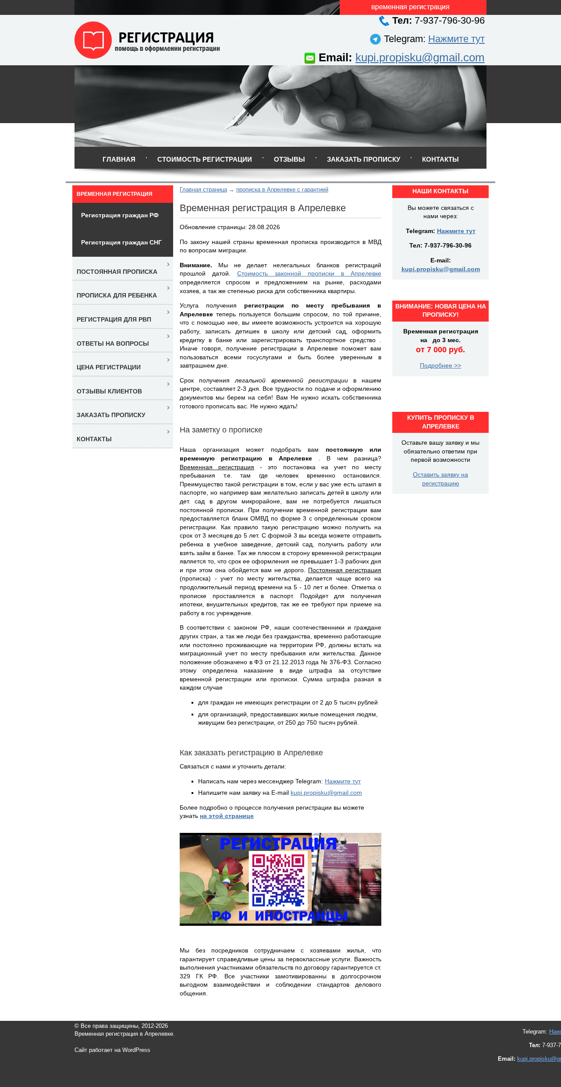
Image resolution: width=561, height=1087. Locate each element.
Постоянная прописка (117, 271)
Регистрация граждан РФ (120, 215)
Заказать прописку (363, 159)
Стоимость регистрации (204, 159)
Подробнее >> (440, 365)
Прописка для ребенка (117, 295)
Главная (119, 159)
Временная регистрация (115, 194)
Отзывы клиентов (109, 391)
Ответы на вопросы (113, 343)
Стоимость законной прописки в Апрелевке (309, 273)
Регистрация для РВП (114, 319)
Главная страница (203, 189)
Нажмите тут (456, 38)
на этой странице (227, 815)
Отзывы (289, 159)
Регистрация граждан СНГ (121, 242)
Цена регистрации (109, 367)
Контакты (440, 159)
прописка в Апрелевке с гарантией (282, 189)
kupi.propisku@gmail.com (420, 57)
